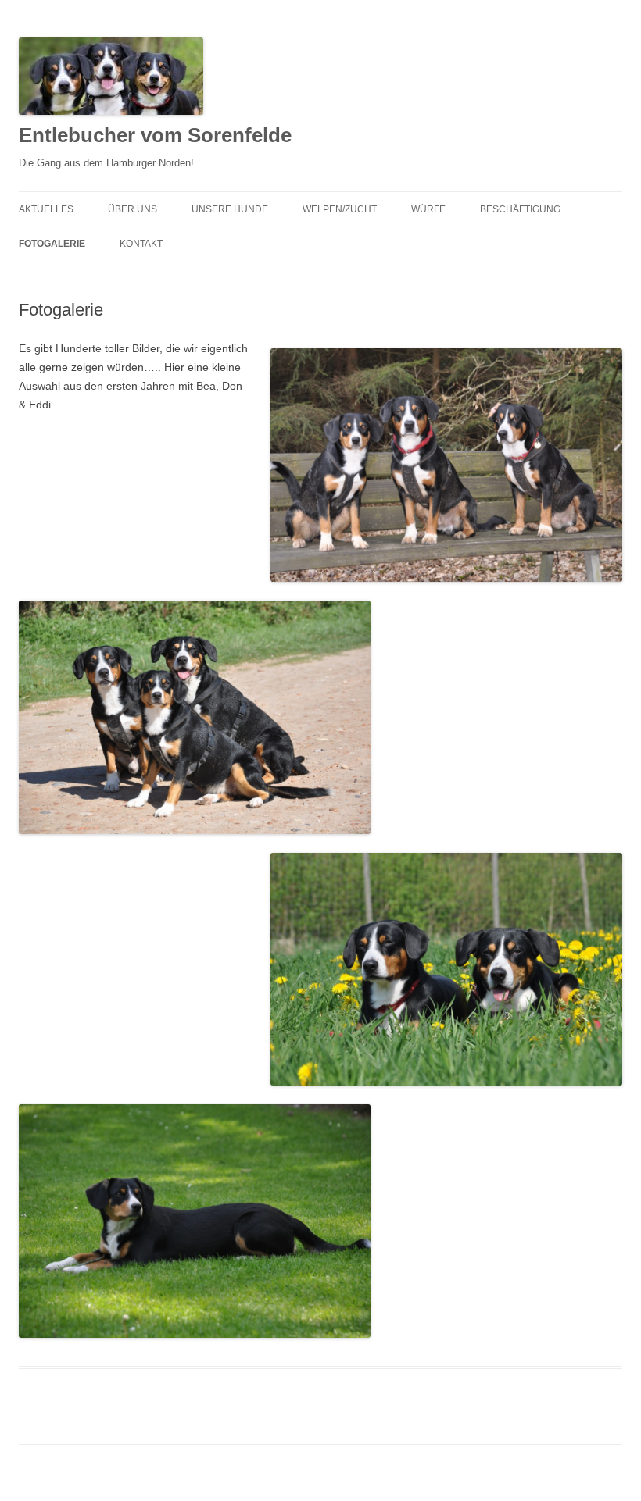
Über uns (132, 209)
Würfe (428, 209)
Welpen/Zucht (340, 209)
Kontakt (141, 243)
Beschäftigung (520, 209)
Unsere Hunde (230, 209)
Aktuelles (46, 209)
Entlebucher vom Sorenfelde (155, 135)
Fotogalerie (52, 243)
